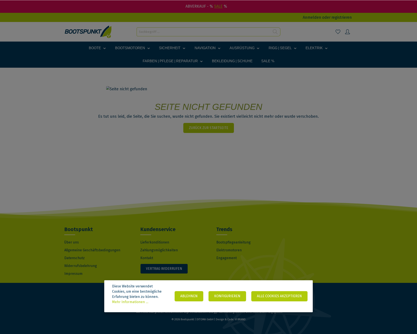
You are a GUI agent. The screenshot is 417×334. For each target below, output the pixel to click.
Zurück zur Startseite (208, 128)
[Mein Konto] (347, 31)
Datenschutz (74, 258)
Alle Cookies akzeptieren (279, 296)
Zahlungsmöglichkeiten (159, 250)
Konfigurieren (227, 296)
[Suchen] (275, 31)
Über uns (71, 242)
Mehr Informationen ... (130, 302)
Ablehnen (189, 296)
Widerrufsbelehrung (80, 266)
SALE (218, 6)
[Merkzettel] (338, 31)
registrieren (341, 17)
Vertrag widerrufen (164, 269)
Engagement (226, 258)
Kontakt (146, 258)
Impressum (73, 274)
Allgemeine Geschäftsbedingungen (92, 250)
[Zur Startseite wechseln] (88, 32)
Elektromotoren (229, 250)
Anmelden (312, 17)
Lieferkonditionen (154, 242)
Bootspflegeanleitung (233, 242)
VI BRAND (240, 319)
